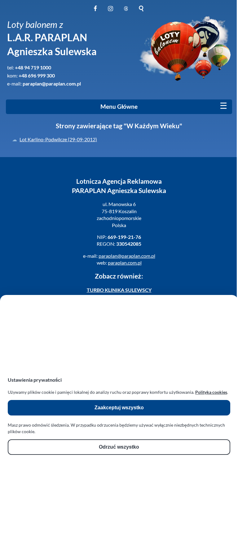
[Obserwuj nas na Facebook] (95, 12)
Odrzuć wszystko (119, 447)
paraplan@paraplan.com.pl (52, 83)
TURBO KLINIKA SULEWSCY (119, 290)
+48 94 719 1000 (33, 67)
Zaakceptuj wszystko (119, 407)
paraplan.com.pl (125, 263)
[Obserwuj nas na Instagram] (110, 12)
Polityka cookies (211, 392)
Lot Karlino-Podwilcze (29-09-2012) (58, 139)
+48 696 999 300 (37, 75)
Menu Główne (119, 106)
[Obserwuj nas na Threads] (126, 12)
